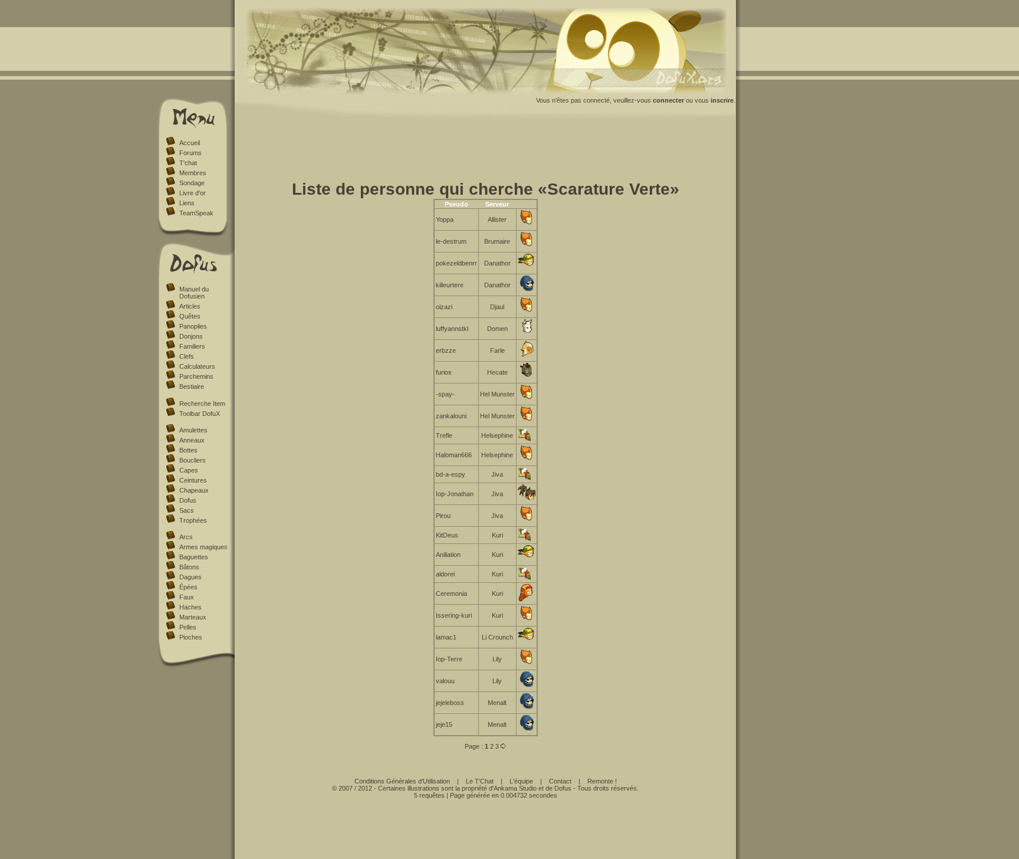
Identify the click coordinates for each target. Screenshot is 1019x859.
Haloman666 (454, 454)
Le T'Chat (480, 781)
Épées (188, 587)
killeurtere (450, 284)
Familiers (192, 346)
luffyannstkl (452, 328)
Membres (192, 172)
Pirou (443, 515)
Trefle (444, 435)
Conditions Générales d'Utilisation (402, 781)
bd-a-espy (450, 474)
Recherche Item (202, 403)
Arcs (186, 536)
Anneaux (192, 440)
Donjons (191, 336)
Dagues (190, 577)
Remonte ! (602, 781)
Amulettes (193, 430)
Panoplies (193, 326)
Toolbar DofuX (199, 413)
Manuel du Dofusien (194, 293)
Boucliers (192, 460)
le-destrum (451, 241)
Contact (560, 781)
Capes (188, 470)
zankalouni (451, 415)
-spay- (445, 394)
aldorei (445, 574)
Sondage (192, 182)
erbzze (446, 350)
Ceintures (193, 480)
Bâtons (189, 567)
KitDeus (447, 535)
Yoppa (444, 219)
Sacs (186, 510)
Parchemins (196, 376)
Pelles (187, 627)
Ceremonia (451, 593)
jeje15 (444, 724)
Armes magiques (203, 546)
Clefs (186, 356)
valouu (445, 680)
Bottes (188, 450)
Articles (189, 306)
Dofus (187, 500)
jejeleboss (450, 702)
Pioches (190, 637)
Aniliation (448, 554)
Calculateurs (197, 366)
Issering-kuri (454, 615)
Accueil (189, 142)
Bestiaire (191, 386)
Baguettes (193, 556)
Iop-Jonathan (455, 493)
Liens (187, 202)
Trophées (193, 520)
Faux (186, 597)
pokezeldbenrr (456, 263)
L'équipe (521, 781)
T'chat (188, 162)
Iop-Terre (449, 659)
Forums (190, 152)
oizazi (444, 306)
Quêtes (189, 316)
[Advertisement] (485, 152)
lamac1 (446, 637)
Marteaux (192, 617)
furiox (444, 372)
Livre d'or (192, 192)
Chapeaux (194, 490)
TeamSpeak (196, 213)
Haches (190, 607)
